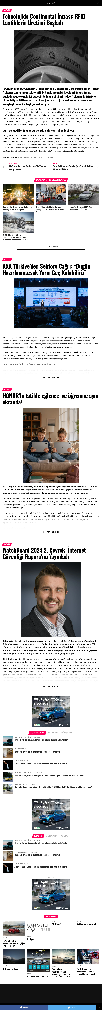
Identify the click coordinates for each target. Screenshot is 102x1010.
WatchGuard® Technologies (70, 641)
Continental (24, 157)
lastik (35, 157)
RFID (52, 157)
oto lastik (44, 157)
